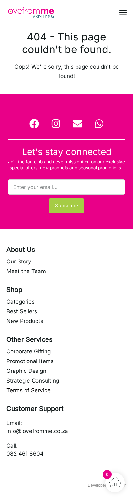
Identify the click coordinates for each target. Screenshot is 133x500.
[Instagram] (56, 123)
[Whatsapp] (99, 123)
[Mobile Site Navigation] (123, 12)
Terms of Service (28, 390)
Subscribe (66, 205)
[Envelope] (77, 123)
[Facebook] (34, 123)
